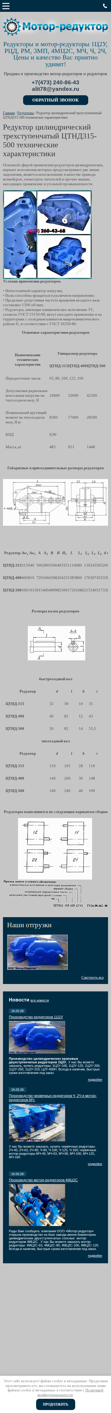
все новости (39, 1000)
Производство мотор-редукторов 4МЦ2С (43, 1180)
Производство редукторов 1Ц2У (36, 1017)
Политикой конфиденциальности (71, 1392)
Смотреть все (92, 977)
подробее (95, 1079)
